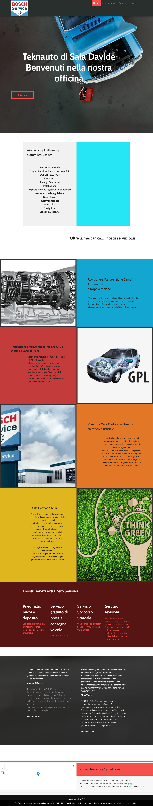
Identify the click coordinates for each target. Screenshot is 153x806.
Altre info (132, 803)
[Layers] (73, 765)
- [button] (2, 768)
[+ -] (38, 776)
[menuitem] (96, 3)
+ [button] (2, 765)
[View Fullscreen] (2, 773)
